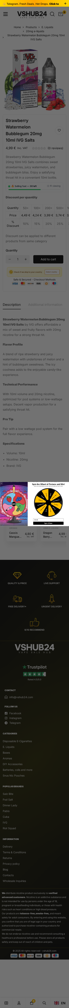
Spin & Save (48, 523)
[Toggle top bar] (65, 3)
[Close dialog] (1, 483)
